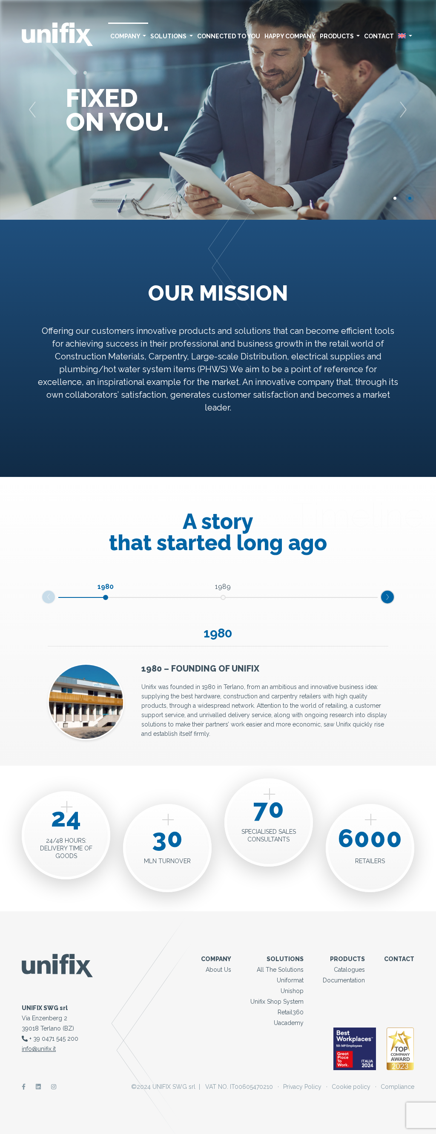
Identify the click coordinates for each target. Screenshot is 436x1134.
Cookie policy (351, 1086)
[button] (33, 110)
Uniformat (290, 980)
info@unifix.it (39, 1048)
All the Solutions (280, 969)
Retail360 (291, 1012)
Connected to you (228, 36)
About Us (218, 969)
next (55, 595)
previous (394, 595)
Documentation (344, 980)
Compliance (397, 1086)
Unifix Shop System (277, 1001)
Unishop (292, 991)
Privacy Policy (302, 1086)
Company (125, 36)
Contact (379, 36)
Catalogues (349, 969)
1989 (223, 587)
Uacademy (289, 1022)
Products (337, 36)
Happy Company (290, 36)
